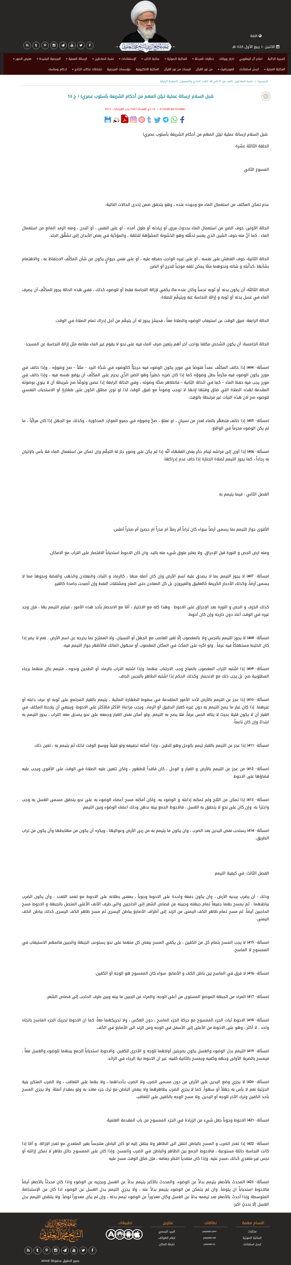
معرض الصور (22, 59)
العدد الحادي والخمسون (194, 81)
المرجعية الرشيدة (48, 59)
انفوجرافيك (225, 70)
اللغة (254, 36)
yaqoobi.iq (209, 1244)
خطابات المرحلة (202, 59)
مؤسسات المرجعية (119, 69)
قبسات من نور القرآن (177, 69)
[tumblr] (36, 45)
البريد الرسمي (166, 1231)
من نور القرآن (204, 69)
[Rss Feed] (27, 45)
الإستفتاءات (127, 59)
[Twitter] (81, 45)
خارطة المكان (167, 1244)
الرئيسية (263, 81)
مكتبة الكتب (149, 59)
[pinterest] (45, 45)
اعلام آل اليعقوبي (250, 59)
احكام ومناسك (57, 69)
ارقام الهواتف (166, 1237)
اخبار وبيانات (226, 59)
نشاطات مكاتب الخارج (86, 70)
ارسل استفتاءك (249, 69)
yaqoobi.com (209, 1231)
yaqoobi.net (209, 1237)
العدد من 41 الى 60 (221, 81)
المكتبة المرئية (274, 70)
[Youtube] (72, 45)
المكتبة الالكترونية (147, 69)
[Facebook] (90, 45)
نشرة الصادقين (102, 59)
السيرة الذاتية (276, 59)
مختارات (252, 1231)
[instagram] (54, 45)
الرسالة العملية (76, 59)
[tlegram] (63, 45)
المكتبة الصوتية (175, 59)
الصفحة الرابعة (169, 81)
